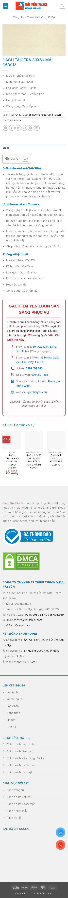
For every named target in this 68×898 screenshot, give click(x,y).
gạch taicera (14, 120)
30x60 (51, 17)
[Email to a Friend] (24, 128)
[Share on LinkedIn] (37, 128)
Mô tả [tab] (5, 148)
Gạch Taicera (54, 114)
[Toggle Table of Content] (24, 159)
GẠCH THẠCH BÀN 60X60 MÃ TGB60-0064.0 (12, 461)
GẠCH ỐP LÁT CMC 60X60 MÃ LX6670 (56, 460)
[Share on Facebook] (12, 128)
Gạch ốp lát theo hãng (34, 114)
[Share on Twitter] (18, 128)
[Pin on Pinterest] (31, 128)
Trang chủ (18, 17)
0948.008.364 (34, 614)
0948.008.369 (55, 614)
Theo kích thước (35, 17)
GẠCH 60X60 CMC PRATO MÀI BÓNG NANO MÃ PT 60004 (33, 461)
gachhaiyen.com (37, 392)
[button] (5, 6)
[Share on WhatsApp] (6, 128)
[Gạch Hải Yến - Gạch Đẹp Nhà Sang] (34, 6)
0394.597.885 (34, 368)
